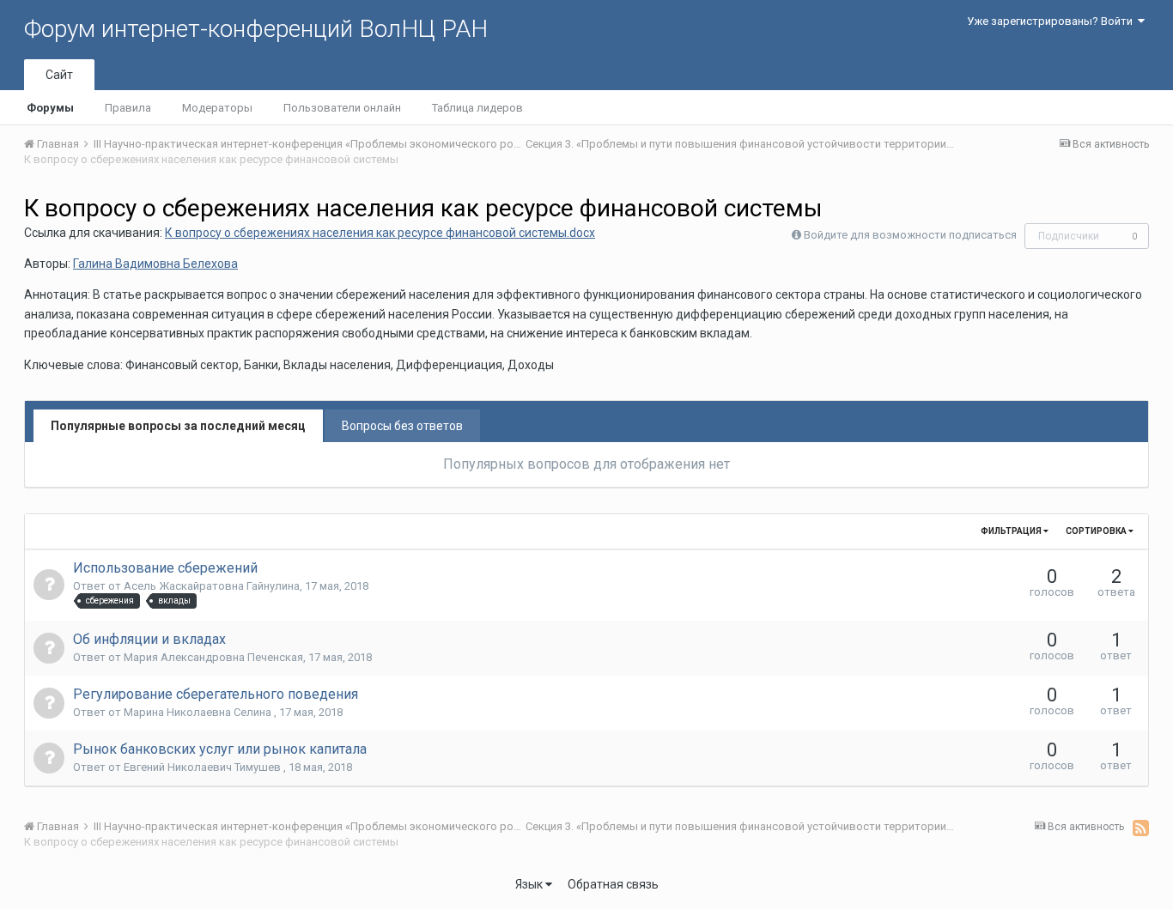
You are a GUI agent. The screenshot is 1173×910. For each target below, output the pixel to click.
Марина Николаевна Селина (199, 712)
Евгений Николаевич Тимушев (203, 767)
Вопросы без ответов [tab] (402, 426)
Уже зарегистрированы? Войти (1052, 21)
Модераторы (217, 107)
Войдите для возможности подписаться (910, 234)
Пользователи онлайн (342, 107)
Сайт (59, 75)
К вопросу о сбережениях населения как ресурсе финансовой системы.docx (380, 233)
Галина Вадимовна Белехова (155, 263)
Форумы (50, 107)
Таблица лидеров (477, 107)
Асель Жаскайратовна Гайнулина (212, 585)
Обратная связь (613, 884)
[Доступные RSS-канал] (1141, 827)
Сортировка (1097, 531)
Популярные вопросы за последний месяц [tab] (178, 426)
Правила (128, 107)
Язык (530, 884)
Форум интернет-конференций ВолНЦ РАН (256, 29)
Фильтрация (1012, 531)
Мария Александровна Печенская (213, 657)
